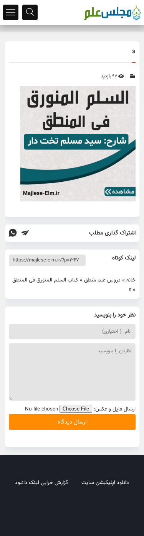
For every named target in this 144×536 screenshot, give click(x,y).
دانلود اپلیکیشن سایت (105, 483)
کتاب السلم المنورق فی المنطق (45, 280)
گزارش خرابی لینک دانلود (41, 483)
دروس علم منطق (102, 280)
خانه (131, 280)
